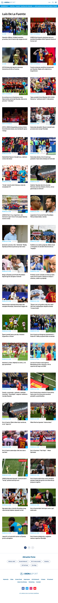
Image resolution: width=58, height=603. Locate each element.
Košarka (46, 561)
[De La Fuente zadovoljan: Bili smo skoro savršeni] (15, 439)
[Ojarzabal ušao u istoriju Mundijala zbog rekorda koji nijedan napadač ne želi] (15, 497)
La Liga (4, 34)
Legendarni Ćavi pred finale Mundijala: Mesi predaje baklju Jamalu (41, 216)
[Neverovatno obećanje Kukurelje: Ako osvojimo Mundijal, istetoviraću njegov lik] (15, 293)
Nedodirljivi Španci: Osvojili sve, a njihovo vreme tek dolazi (14, 158)
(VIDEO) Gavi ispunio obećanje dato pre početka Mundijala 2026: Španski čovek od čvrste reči (43, 39)
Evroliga (34, 565)
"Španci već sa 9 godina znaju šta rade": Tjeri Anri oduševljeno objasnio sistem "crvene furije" (42, 306)
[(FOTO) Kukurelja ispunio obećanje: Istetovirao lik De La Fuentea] (15, 56)
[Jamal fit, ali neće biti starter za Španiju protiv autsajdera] (15, 525)
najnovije (5, 579)
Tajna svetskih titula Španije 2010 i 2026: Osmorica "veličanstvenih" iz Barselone (42, 98)
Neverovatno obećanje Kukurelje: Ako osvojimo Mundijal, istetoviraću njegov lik (14, 305)
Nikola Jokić (11, 561)
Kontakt (38, 582)
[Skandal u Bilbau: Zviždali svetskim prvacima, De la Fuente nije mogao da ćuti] (15, 26)
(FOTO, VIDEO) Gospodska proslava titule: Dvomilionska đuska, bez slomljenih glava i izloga (14, 129)
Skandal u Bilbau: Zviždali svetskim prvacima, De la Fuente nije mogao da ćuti (14, 38)
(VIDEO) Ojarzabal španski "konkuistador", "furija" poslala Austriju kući (14, 479)
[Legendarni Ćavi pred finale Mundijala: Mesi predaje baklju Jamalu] (43, 204)
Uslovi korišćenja (22, 582)
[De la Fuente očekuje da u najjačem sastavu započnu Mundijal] (43, 525)
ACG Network (35, 579)
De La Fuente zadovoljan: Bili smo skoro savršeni (14, 451)
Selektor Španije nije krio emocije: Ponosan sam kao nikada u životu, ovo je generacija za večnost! (42, 187)
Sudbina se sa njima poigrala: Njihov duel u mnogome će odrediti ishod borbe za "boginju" (42, 246)
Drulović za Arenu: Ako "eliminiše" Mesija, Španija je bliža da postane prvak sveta (14, 246)
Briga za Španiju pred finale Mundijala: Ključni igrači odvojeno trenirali (13, 275)
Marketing (31, 582)
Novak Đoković (23, 561)
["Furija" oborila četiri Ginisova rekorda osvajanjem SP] (15, 174)
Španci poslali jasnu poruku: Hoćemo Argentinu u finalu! (13, 335)
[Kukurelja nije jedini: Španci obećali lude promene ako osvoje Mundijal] (43, 116)
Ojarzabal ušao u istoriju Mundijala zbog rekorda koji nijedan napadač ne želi (14, 509)
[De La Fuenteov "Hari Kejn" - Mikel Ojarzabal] (43, 439)
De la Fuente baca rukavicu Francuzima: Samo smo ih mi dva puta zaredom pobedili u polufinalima (42, 394)
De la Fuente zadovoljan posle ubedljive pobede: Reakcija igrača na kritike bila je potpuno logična (42, 480)
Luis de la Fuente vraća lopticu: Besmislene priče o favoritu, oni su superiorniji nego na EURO (40, 364)
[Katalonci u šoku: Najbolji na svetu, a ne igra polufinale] (15, 351)
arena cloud (18, 579)
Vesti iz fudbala (35, 34)
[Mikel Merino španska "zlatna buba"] (43, 411)
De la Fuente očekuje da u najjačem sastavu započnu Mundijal (40, 537)
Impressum (27, 579)
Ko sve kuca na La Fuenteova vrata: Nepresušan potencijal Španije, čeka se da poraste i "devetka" (14, 99)
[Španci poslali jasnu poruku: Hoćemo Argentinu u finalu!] (15, 323)
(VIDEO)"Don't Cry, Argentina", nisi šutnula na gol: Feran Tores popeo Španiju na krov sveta (14, 217)
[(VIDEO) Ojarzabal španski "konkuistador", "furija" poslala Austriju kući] (15, 467)
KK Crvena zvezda (36, 561)
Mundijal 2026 (34, 93)
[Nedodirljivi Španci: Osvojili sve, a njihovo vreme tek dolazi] (15, 146)
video (11, 579)
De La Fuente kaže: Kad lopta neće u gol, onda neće (42, 509)
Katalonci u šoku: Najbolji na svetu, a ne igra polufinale (14, 363)
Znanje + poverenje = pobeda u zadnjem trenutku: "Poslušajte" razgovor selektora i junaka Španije (14, 394)
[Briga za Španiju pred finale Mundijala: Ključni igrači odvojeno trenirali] (15, 264)
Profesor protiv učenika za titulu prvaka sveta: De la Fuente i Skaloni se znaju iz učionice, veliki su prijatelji (42, 276)
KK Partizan (25, 565)
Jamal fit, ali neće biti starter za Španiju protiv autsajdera (14, 537)
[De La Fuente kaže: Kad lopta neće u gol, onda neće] (43, 497)
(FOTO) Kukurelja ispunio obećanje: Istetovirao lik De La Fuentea (12, 68)
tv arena (22, 593)
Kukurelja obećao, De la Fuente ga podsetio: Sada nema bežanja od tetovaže (42, 158)
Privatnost (50, 579)
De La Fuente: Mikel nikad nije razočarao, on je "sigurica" (14, 423)
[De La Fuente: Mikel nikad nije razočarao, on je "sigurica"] (15, 411)
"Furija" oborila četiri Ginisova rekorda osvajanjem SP (13, 186)
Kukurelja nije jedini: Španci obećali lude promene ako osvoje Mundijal (42, 128)
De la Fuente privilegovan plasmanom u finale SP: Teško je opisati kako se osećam (42, 335)
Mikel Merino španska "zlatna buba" (41, 422)
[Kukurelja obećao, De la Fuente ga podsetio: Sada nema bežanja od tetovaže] (43, 146)
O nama (43, 579)
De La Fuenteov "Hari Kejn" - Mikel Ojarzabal (40, 451)
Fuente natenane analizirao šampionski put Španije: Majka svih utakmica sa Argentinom (42, 69)
